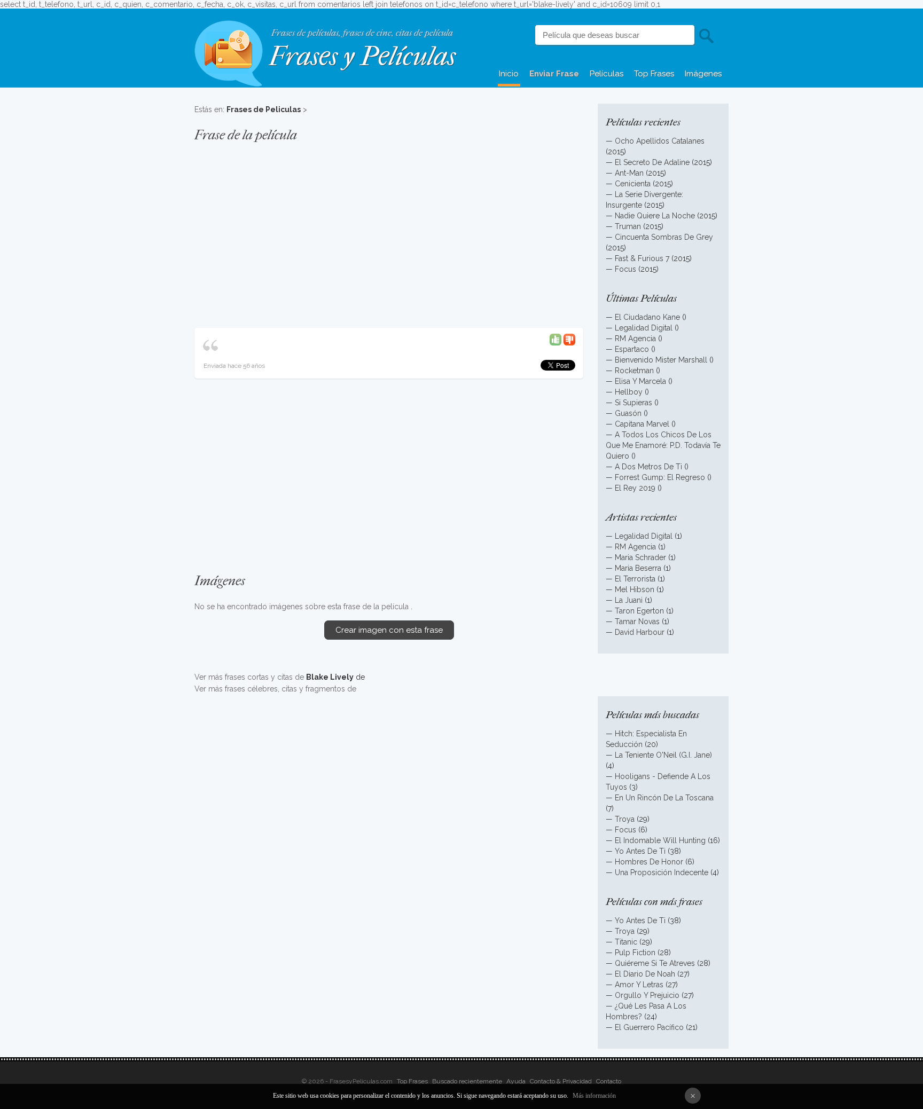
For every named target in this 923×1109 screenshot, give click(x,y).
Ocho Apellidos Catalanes (660, 141)
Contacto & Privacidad (561, 1081)
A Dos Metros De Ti (648, 466)
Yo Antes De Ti (640, 851)
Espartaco (632, 349)
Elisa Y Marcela (640, 381)
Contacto (608, 1081)
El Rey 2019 (635, 488)
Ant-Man (629, 173)
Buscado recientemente (467, 1081)
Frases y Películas (362, 56)
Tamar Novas (637, 621)
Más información (594, 1095)
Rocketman (634, 370)
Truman (628, 226)
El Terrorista (635, 579)
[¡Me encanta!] (555, 339)
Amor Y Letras (639, 984)
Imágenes (703, 73)
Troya (625, 819)
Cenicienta (633, 183)
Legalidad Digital (643, 328)
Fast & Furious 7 (642, 258)
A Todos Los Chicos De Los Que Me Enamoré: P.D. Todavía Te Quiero (663, 445)
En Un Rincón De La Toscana (664, 797)
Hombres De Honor (649, 862)
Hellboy (629, 392)
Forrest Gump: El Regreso (660, 477)
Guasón (628, 413)
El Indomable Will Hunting (660, 840)
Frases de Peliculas (263, 109)
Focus (625, 269)
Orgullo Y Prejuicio (647, 995)
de (335, 677)
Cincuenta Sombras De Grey (664, 237)
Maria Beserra (638, 568)
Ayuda (516, 1081)
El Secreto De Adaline (652, 162)
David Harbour (639, 632)
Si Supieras (633, 402)
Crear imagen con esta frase (389, 630)
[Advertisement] (388, 229)
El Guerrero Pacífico (649, 1027)
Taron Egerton (639, 611)
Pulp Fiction (635, 952)
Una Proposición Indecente (661, 872)
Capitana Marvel (642, 424)
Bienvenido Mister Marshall (661, 360)
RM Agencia (635, 338)
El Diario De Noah (645, 974)
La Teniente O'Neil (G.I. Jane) (663, 755)
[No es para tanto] (569, 339)
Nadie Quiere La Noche (655, 215)
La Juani (629, 600)
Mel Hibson (634, 589)
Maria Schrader (641, 557)
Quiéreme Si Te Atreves (655, 963)
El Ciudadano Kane (647, 317)
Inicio (509, 73)
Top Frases (654, 73)
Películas (606, 73)
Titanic (626, 942)
